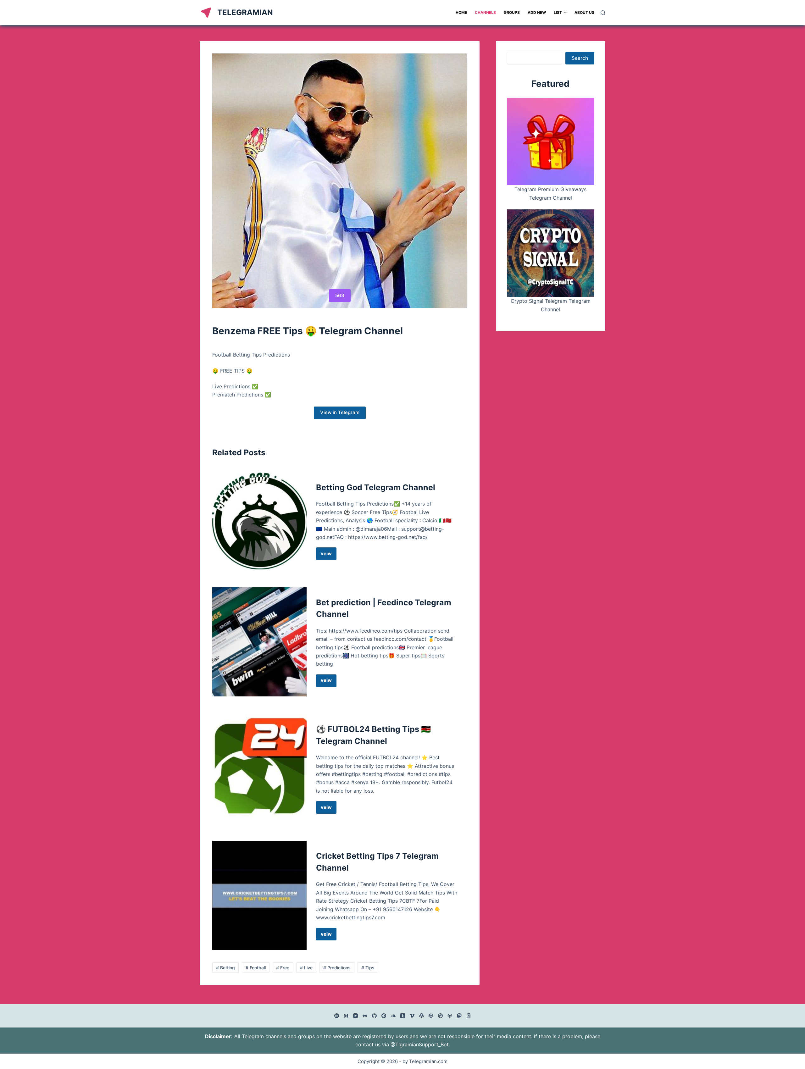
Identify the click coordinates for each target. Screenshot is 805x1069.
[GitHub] (374, 1015)
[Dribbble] (440, 1015)
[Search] (603, 12)
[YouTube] (355, 1015)
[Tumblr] (402, 1015)
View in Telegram (339, 412)
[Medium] (346, 1015)
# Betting (225, 967)
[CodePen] (431, 1015)
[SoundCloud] (393, 1015)
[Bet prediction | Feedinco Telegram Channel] (259, 641)
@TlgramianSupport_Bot (420, 1044)
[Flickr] (365, 1015)
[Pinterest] (383, 1015)
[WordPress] (421, 1015)
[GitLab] (449, 1015)
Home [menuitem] (461, 12)
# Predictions (337, 967)
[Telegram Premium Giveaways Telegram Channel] (550, 141)
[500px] (468, 1015)
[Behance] (336, 1015)
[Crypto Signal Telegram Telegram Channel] (550, 253)
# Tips (368, 967)
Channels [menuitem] (485, 12)
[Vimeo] (412, 1015)
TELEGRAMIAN (245, 12)
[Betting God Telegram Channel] (259, 520)
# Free (282, 967)
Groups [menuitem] (512, 12)
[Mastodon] (459, 1015)
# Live (306, 967)
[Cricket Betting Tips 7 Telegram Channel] (259, 895)
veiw (328, 555)
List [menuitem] (558, 12)
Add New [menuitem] (537, 12)
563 (339, 295)
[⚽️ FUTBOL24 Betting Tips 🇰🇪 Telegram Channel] (259, 768)
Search (580, 58)
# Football (256, 967)
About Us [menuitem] (584, 12)
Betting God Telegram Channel (375, 487)
